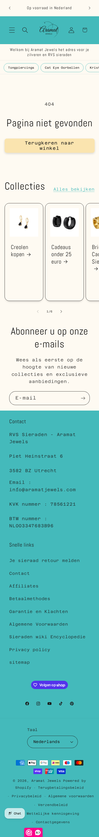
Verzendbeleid (53, 805)
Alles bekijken (74, 189)
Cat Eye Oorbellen (62, 67)
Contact (19, 573)
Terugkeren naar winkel (49, 145)
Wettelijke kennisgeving (53, 813)
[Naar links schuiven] (38, 311)
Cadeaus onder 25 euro (61, 254)
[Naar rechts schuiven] (61, 311)
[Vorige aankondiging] (10, 8)
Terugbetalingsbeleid (61, 787)
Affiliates (24, 586)
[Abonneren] (83, 398)
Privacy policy (29, 649)
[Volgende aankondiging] (89, 8)
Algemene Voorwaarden (38, 624)
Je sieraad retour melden (44, 560)
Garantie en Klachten (38, 611)
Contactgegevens (53, 822)
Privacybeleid (26, 796)
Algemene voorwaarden (71, 796)
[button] (11, 30)
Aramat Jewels (47, 781)
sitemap (19, 662)
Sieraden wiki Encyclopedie (47, 636)
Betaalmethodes (29, 598)
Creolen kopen (19, 251)
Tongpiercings (21, 67)
